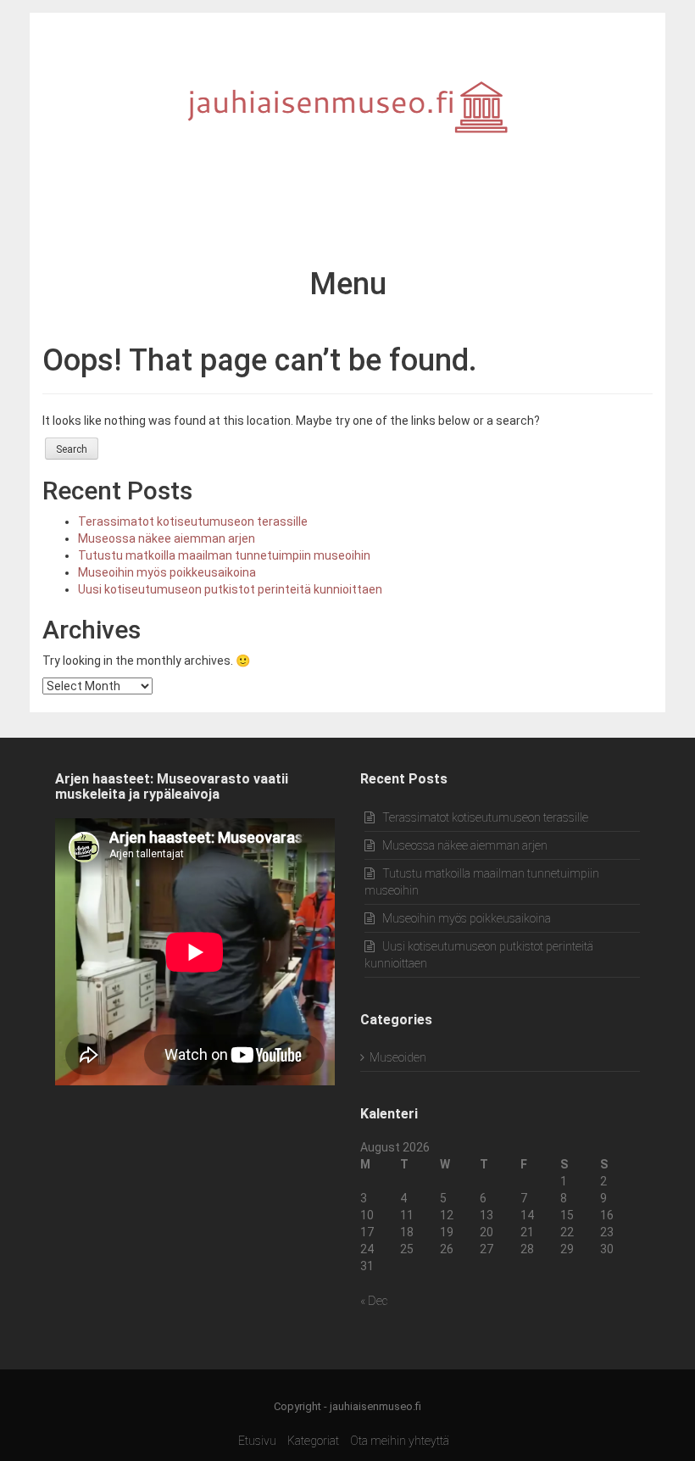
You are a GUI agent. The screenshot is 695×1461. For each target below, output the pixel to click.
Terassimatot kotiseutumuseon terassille (193, 521)
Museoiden (398, 1057)
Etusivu (257, 1440)
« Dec (373, 1301)
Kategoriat (313, 1440)
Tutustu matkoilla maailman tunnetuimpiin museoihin (224, 555)
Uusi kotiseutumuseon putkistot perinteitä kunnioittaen (230, 589)
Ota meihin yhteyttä (399, 1440)
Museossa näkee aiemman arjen (166, 538)
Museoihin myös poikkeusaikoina (167, 572)
